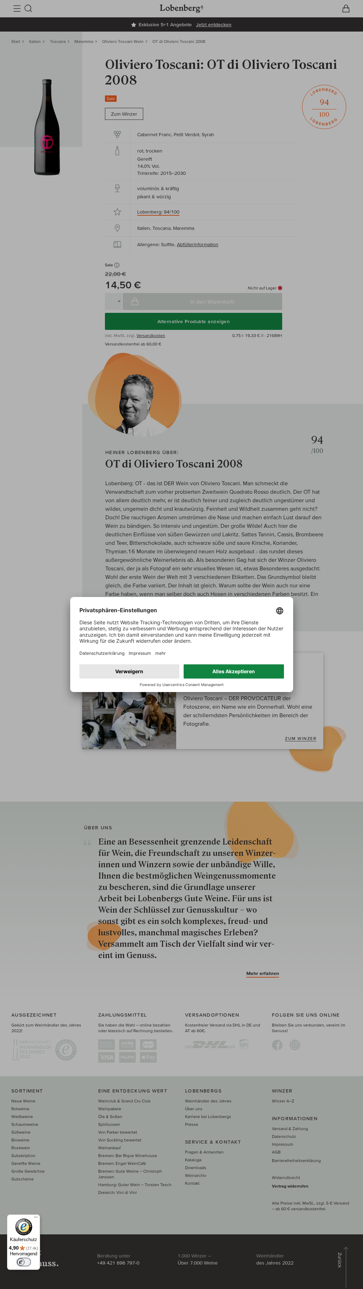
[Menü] (36, 1219)
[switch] (24, 1262)
